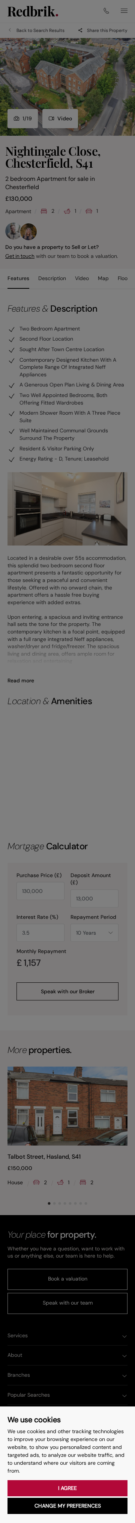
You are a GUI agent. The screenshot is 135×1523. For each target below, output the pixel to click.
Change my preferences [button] (67, 1505)
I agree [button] (67, 1488)
